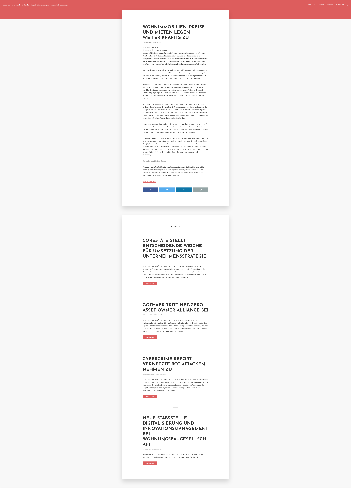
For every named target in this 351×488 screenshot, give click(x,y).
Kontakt (321, 4)
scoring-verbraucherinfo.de (16, 5)
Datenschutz (340, 4)
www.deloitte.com (149, 181)
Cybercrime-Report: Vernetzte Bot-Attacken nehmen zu (174, 364)
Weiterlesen (150, 283)
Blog (309, 4)
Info (315, 4)
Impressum (330, 4)
